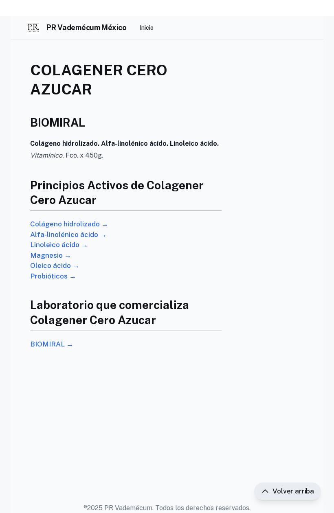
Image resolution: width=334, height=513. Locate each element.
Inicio (147, 27)
